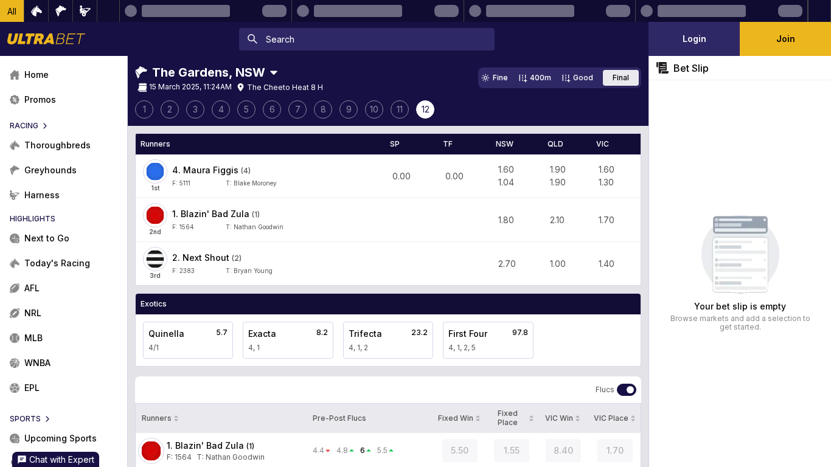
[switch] (626, 390)
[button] (12, 11)
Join (785, 38)
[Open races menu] (274, 72)
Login (694, 38)
